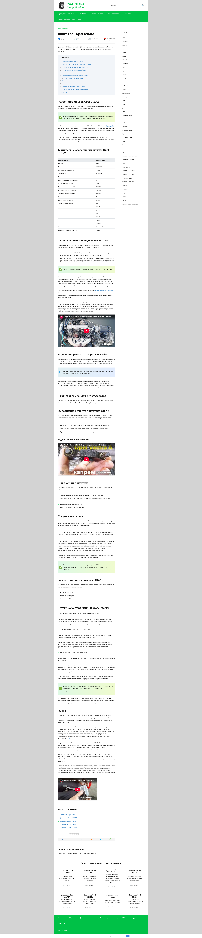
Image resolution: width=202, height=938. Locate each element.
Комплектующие (112, 14)
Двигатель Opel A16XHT (67, 896)
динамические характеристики (104, 290)
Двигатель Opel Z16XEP (68, 821)
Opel (123, 71)
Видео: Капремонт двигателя (74, 78)
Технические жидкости (129, 156)
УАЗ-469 (124, 189)
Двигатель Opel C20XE (68, 815)
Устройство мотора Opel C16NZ (72, 61)
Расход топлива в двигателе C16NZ (73, 86)
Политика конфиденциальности (81, 918)
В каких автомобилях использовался (74, 73)
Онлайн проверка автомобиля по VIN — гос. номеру (115, 918)
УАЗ (123, 163)
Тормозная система (128, 159)
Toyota (124, 82)
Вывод (64, 92)
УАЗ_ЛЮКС (75, 4)
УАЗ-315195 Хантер (128, 174)
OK (128, 936)
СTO (73, 19)
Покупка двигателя (68, 84)
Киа (123, 111)
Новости (125, 119)
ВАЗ (123, 100)
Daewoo (124, 45)
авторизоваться (92, 853)
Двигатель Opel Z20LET (68, 818)
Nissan (124, 67)
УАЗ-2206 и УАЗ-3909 (128, 171)
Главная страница (63, 28)
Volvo (124, 89)
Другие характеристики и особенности (75, 89)
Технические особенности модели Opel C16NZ (77, 64)
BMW (124, 37)
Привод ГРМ (110, 126)
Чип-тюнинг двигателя (69, 81)
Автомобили (81, 14)
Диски (124, 108)
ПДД (79, 19)
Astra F (68, 738)
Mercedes (125, 60)
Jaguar (124, 52)
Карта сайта (62, 918)
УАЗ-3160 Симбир (127, 178)
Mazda (124, 56)
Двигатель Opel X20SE (68, 824)
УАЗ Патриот (126, 167)
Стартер (124, 152)
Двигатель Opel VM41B (135, 871)
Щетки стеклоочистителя (130, 204)
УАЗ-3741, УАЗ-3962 (128, 182)
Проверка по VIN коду (66, 14)
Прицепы (127, 14)
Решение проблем (97, 14)
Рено (123, 141)
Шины (124, 200)
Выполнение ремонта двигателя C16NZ (75, 76)
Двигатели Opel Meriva (135, 896)
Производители (64, 19)
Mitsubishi (125, 63)
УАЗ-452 (124, 185)
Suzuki (124, 78)
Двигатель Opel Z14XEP (112, 896)
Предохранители (127, 130)
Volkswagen (125, 86)
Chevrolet (125, 41)
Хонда (124, 197)
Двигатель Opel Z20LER (67, 871)
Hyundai (124, 49)
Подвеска (125, 126)
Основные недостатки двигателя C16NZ (75, 67)
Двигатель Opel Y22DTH (68, 827)
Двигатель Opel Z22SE (90, 871)
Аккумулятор (126, 97)
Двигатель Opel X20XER (90, 896)
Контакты (114, 5)
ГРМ (123, 104)
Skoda (124, 74)
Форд (124, 193)
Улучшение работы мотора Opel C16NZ (74, 70)
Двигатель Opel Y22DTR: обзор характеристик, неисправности (112, 873)
